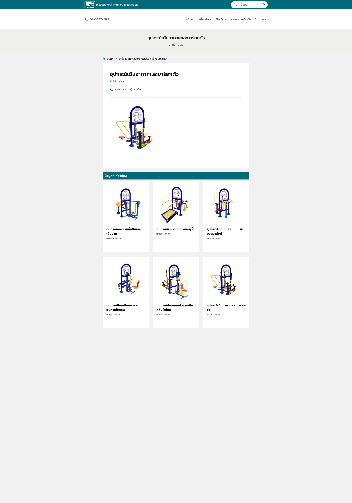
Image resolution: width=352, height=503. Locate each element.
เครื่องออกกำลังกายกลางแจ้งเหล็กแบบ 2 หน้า (143, 59)
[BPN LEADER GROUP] (89, 5)
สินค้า (110, 59)
